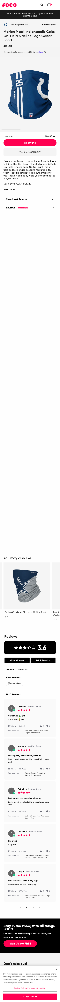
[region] (30, 984)
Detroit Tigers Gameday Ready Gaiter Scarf (35, 774)
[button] (13, 726)
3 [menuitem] (33, 907)
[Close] (56, 970)
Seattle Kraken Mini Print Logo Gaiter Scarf (37, 897)
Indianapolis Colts (19, 25)
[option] (30, 14)
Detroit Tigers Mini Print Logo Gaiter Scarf (37, 817)
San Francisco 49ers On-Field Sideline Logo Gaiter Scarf (37, 857)
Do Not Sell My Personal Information (30, 988)
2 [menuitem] (29, 907)
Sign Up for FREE (20, 943)
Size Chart (50, 136)
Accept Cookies (30, 996)
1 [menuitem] (26, 907)
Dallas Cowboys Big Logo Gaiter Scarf (25, 612)
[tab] (17, 660)
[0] (48, 5)
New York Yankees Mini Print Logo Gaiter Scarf (36, 732)
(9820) (54, 25)
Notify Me (30, 142)
